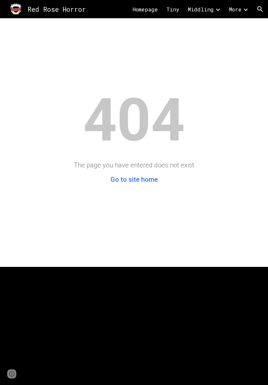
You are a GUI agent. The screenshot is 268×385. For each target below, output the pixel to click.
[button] (260, 9)
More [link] (235, 9)
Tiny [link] (172, 9)
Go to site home (134, 179)
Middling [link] (201, 9)
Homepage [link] (145, 9)
